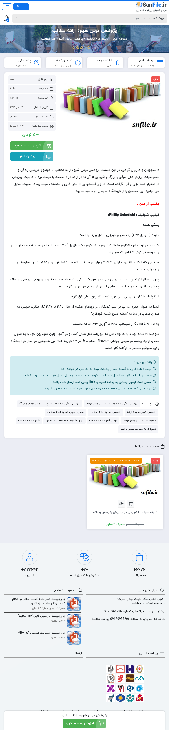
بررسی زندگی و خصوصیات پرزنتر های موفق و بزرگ (49, 404)
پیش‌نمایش (26, 156)
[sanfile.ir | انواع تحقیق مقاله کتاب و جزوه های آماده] (151, 7)
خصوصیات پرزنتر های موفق (139, 421)
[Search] (16, 18)
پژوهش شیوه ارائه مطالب (105, 412)
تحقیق (14, 117)
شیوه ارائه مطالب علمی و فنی (138, 429)
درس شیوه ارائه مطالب (103, 421)
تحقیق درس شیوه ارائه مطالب (65, 412)
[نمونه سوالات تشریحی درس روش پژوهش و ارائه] (125, 477)
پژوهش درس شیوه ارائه (141, 412)
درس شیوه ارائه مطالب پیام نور (64, 421)
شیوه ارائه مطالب (29, 421)
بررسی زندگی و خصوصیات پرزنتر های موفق (112, 404)
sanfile (14, 98)
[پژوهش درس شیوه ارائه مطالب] (110, 103)
